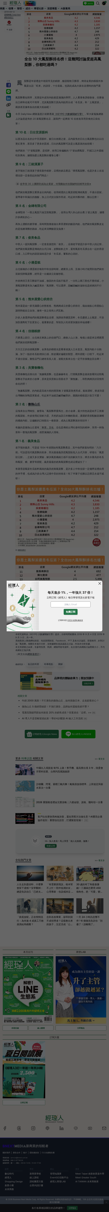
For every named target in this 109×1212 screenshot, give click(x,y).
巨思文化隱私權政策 (75, 620)
